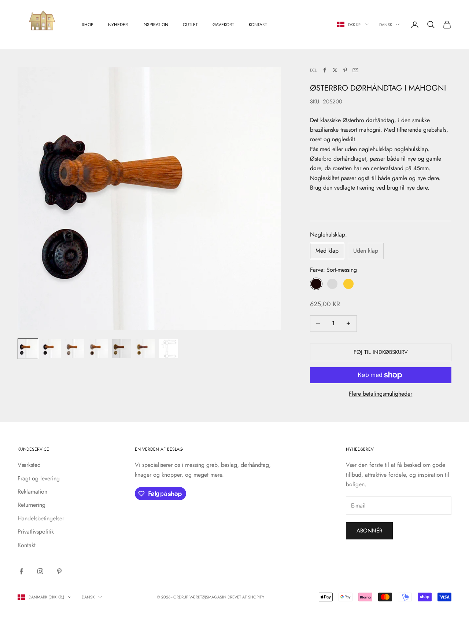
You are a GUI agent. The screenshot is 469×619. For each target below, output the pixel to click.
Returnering (31, 505)
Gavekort (223, 24)
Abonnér (369, 531)
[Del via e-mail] (355, 70)
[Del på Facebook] (325, 70)
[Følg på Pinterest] (59, 571)
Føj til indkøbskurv (381, 352)
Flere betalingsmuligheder (380, 393)
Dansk (385, 25)
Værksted (29, 465)
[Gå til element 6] (145, 348)
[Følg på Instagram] (40, 571)
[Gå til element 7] (168, 348)
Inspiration (155, 24)
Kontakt (258, 24)
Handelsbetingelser (41, 518)
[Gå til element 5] (121, 348)
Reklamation (32, 491)
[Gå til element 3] (74, 348)
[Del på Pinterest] (345, 70)
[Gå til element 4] (98, 348)
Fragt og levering (39, 478)
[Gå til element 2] (51, 348)
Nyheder (118, 24)
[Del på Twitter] (335, 70)
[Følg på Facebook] (21, 571)
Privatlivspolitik (36, 531)
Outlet (190, 24)
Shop (87, 24)
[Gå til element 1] (28, 348)
